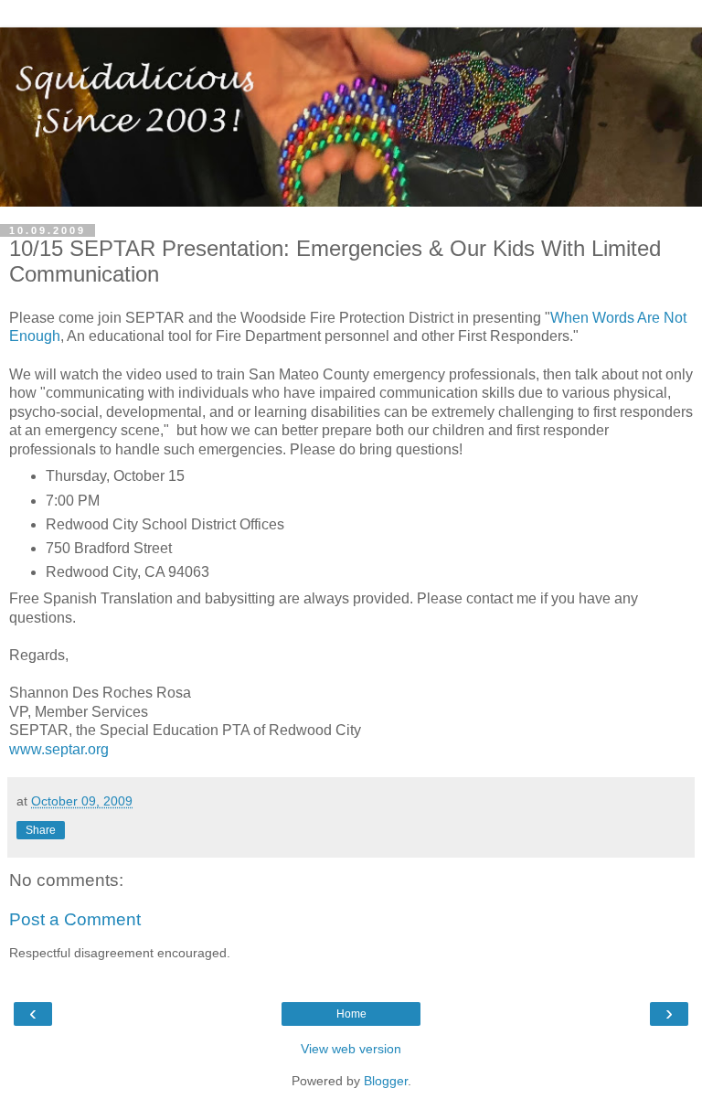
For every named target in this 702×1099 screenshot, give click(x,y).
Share (41, 830)
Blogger (386, 1080)
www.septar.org (59, 749)
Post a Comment (75, 919)
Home (351, 1014)
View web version (351, 1048)
